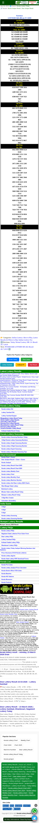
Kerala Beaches (6, 573)
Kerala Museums (6, 579)
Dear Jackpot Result (27, 8)
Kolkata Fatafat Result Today (10, 431)
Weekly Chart (25, 740)
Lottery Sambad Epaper (9, 416)
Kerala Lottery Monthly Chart (10, 477)
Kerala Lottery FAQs (7, 530)
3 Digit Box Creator (7, 498)
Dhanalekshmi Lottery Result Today (12, 425)
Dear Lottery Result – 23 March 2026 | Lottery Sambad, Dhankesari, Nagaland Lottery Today (17, 709)
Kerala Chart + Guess (8, 457)
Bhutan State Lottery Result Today (12, 492)
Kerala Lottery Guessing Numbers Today (14, 437)
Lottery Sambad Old (7, 412)
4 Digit (3, 509)
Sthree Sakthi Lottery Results (10, 420)
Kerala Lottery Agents (8, 556)
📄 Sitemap (17, 809)
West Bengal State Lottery (9, 486)
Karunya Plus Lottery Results (10, 423)
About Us (6, 806)
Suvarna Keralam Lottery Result (11, 428)
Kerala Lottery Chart (7, 474)
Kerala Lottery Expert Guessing (11, 449)
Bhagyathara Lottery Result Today (11, 418)
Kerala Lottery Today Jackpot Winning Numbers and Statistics (17, 549)
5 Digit (3, 512)
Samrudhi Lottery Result (8, 421)
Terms (12, 806)
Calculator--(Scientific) (8, 500)
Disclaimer (18, 806)
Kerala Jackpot (6, 462)
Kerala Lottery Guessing (9, 515)
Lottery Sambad (7, 365)
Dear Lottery (26, 359)
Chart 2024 (7, 745)
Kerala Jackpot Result (14, 8)
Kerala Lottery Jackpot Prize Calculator (14, 567)
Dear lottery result (19, 776)
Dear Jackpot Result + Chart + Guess (13, 459)
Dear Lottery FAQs (7, 536)
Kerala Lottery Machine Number (11, 480)
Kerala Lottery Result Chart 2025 (11, 465)
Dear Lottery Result (25, 750)
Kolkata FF (21, 365)
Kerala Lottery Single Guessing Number (14, 443)
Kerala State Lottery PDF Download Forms (15, 558)
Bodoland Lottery (7, 489)
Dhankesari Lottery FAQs (9, 545)
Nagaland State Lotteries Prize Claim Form (15, 533)
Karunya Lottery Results (8, 426)
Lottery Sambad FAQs (8, 539)
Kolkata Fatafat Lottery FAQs (10, 542)
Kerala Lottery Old (7, 409)
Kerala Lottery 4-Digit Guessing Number (14, 446)
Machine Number (10, 750)
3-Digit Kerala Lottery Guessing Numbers (14, 440)
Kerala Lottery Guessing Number (11, 518)
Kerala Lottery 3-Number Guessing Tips (14, 452)
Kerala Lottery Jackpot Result (29, 609)
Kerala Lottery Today (23, 6)
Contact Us (27, 806)
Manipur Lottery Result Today (10, 495)
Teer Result (33, 365)
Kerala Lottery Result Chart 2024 (11, 468)
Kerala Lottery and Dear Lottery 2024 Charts (15, 483)
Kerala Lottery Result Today (13, 754)
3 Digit (3, 507)
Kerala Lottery (13, 359)
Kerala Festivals (6, 582)
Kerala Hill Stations (7, 576)
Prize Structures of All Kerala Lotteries (13, 553)
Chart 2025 (18, 745)
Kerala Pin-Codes (7, 565)
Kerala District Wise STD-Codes (11, 570)
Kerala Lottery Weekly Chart (10, 471)
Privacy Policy (7, 809)
